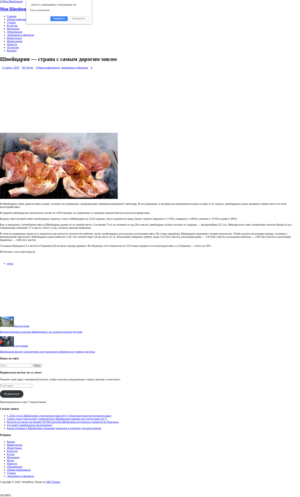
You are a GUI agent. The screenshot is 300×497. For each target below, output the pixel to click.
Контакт (12, 50)
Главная (11, 16)
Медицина (13, 28)
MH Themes (53, 482)
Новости (12, 44)
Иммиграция (14, 41)
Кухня (10, 454)
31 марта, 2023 (10, 67)
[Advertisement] (104, 102)
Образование (14, 31)
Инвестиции (14, 38)
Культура (12, 25)
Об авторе (13, 47)
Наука (10, 460)
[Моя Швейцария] (11, 1)
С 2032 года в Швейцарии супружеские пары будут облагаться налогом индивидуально (59, 415)
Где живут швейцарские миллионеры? (29, 425)
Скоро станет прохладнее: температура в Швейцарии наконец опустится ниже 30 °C (57, 418)
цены (10, 263)
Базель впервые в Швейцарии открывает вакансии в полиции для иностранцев (54, 428)
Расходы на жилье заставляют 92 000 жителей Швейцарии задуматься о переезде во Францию (63, 421)
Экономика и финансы (20, 34)
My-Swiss (27, 67)
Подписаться (11, 393)
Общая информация (19, 19)
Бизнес (11, 441)
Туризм (11, 22)
